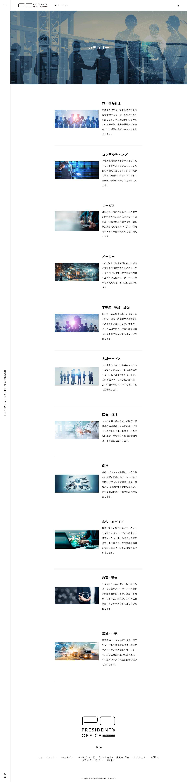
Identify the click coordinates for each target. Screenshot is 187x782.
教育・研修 (109, 577)
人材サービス (111, 358)
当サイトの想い (105, 757)
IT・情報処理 (111, 103)
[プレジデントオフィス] (32, 5)
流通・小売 (109, 633)
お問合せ (155, 757)
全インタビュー (67, 757)
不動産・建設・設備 (116, 307)
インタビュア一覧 (86, 757)
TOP (40, 757)
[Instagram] (5, 774)
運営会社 (111, 760)
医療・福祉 (109, 414)
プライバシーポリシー (92, 760)
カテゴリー (51, 757)
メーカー (108, 256)
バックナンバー (140, 757)
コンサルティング (115, 154)
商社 (105, 465)
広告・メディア (113, 521)
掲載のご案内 (123, 757)
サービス (108, 205)
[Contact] (5, 777)
